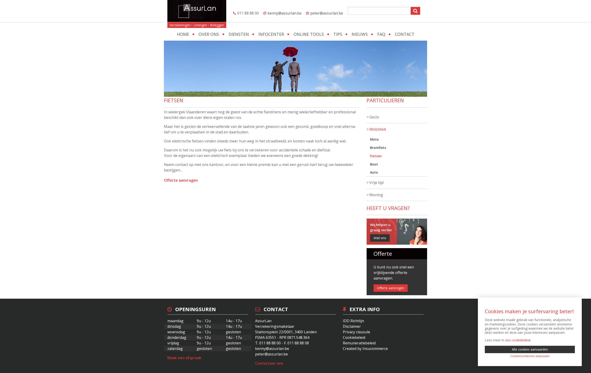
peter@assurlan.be (326, 13)
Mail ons (380, 238)
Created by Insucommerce (365, 348)
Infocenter (271, 34)
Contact (404, 34)
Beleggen (217, 25)
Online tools (308, 34)
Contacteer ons (269, 363)
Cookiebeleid (354, 337)
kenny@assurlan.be (285, 13)
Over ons (209, 34)
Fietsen (376, 156)
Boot (374, 164)
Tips (337, 34)
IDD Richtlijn (353, 320)
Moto (374, 139)
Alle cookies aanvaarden (530, 349)
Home (183, 34)
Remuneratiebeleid (359, 343)
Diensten (239, 34)
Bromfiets (378, 147)
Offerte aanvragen (181, 180)
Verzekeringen (179, 25)
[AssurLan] (196, 11)
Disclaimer (352, 326)
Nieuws (360, 34)
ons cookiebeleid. (518, 340)
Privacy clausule (356, 331)
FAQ (381, 34)
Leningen (200, 25)
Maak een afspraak (184, 357)
